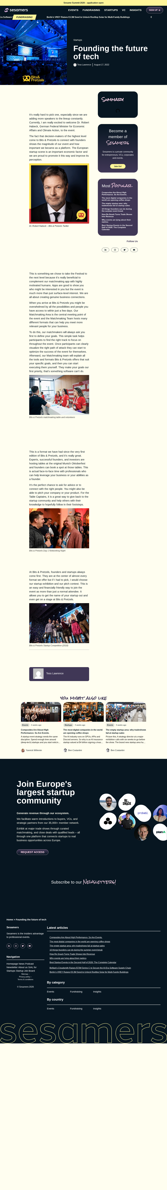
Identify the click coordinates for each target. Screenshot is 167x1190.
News (22, 964)
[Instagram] (15, 945)
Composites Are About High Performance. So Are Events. (114, 193)
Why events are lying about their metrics (68, 958)
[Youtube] (29, 945)
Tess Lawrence (84, 65)
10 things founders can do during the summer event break (117, 210)
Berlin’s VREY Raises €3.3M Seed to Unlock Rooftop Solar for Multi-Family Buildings (89, 972)
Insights (97, 991)
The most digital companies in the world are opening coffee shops (117, 199)
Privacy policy (24, 977)
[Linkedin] (9, 945)
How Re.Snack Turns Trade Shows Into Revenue (72, 954)
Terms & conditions (25, 979)
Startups (77, 40)
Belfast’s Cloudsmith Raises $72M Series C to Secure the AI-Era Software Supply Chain (90, 968)
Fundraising (76, 991)
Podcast (29, 964)
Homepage (12, 964)
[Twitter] (22, 945)
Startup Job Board (25, 971)
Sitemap (24, 974)
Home (10, 919)
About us (23, 967)
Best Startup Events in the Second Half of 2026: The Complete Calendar (117, 227)
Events (50, 991)
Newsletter (12, 967)
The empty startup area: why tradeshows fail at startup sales (116, 204)
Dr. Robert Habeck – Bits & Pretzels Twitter (49, 226)
